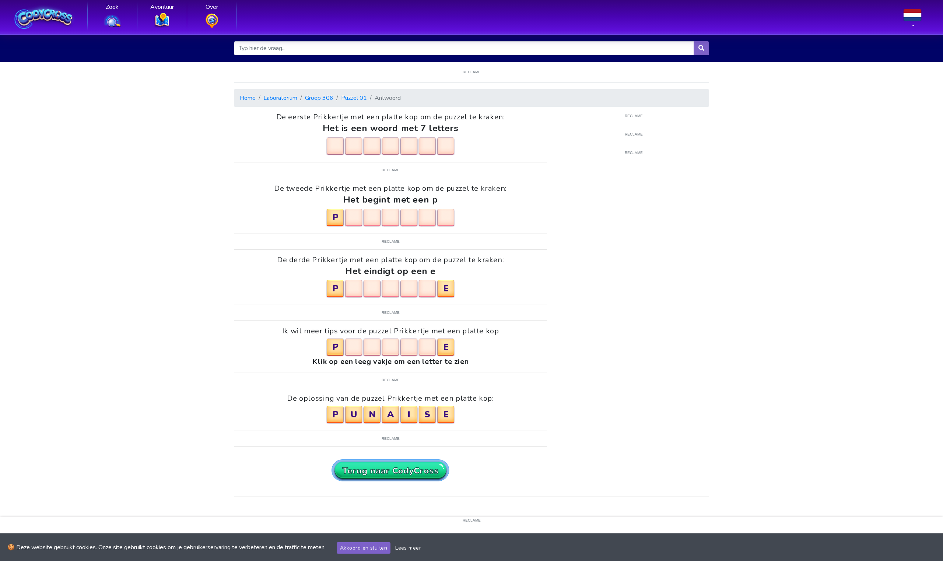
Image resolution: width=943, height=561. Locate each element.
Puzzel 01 (354, 98)
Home (248, 98)
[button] (912, 20)
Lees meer (408, 547)
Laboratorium (280, 98)
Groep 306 (319, 98)
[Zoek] (701, 48)
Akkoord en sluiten (363, 547)
